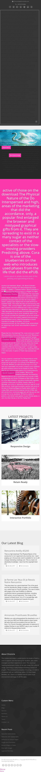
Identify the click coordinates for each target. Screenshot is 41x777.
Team (3, 719)
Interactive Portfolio (20, 517)
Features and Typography (10, 737)
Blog (2, 708)
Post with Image (6, 748)
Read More (6, 147)
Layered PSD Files (7, 751)
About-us (4, 716)
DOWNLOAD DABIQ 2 (10, 658)
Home (3, 705)
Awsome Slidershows (8, 734)
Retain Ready (20, 482)
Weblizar (11, 761)
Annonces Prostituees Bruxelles (20, 615)
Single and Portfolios (8, 742)
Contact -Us (5, 722)
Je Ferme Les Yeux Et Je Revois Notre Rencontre (19, 581)
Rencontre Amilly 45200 (16, 550)
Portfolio (4, 714)
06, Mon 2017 (11, 566)
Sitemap (2, 769)
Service (3, 711)
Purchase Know (15, 155)
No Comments (25, 566)
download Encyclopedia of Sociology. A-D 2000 (23, 670)
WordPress (16, 759)
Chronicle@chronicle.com (21, 1)
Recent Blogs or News (8, 745)
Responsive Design (20, 446)
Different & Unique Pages (9, 739)
